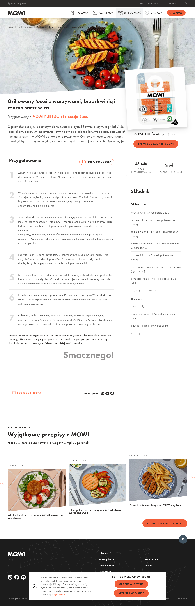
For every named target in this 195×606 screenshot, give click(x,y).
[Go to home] (17, 13)
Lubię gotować (132, 12)
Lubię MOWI (82, 12)
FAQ (141, 3)
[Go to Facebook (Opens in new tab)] (16, 577)
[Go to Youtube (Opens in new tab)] (23, 577)
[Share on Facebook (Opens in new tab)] (112, 393)
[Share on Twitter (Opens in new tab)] (107, 393)
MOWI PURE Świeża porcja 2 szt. (60, 116)
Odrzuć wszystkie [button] (131, 584)
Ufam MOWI (157, 12)
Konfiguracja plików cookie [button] (131, 577)
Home (11, 27)
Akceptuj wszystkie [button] (131, 593)
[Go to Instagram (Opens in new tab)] (10, 577)
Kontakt (174, 3)
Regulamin (181, 598)
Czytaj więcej (58, 594)
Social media (156, 3)
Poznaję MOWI (106, 12)
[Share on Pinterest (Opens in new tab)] (102, 393)
